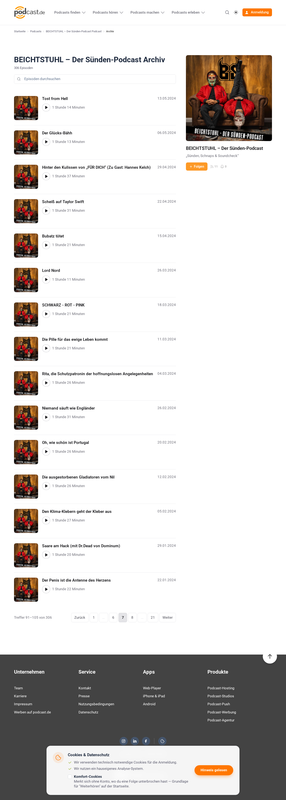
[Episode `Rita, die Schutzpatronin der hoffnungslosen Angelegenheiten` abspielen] (46, 383)
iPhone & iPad (154, 696)
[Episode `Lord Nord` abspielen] (46, 279)
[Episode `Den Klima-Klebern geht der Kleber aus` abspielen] (46, 520)
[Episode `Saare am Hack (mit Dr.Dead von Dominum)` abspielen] (46, 555)
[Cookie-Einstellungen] (162, 741)
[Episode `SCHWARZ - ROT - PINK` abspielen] (46, 314)
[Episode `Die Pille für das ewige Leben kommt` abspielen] (46, 348)
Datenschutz (88, 712)
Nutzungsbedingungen (96, 704)
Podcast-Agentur (220, 720)
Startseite (20, 31)
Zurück (79, 617)
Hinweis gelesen (214, 770)
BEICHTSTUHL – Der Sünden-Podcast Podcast (74, 31)
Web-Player (152, 688)
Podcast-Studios (220, 696)
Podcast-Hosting (220, 688)
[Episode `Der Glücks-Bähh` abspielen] (46, 142)
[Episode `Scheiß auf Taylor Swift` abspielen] (46, 211)
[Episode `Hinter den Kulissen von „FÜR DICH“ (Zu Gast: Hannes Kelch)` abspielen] (46, 176)
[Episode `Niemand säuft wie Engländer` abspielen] (46, 417)
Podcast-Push (218, 704)
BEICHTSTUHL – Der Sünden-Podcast (224, 148)
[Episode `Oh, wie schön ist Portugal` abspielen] (46, 451)
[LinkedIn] (135, 741)
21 (153, 617)
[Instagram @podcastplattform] (123, 741)
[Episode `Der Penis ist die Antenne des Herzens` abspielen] (46, 589)
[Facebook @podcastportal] (146, 741)
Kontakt (85, 688)
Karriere (20, 696)
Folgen (199, 167)
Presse (84, 696)
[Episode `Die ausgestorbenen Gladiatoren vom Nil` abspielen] (46, 486)
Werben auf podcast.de (32, 712)
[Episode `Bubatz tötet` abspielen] (46, 245)
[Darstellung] (236, 12)
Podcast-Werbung (221, 712)
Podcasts (35, 31)
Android (149, 704)
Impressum (23, 704)
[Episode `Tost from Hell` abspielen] (46, 108)
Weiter (167, 617)
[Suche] (227, 12)
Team (18, 688)
